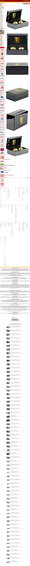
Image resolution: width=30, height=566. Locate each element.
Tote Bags (4, 247)
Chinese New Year (27, 189)
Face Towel (0, 201)
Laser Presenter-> (1, 12)
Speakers (22, 198)
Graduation (26, 190)
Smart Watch (15, 220)
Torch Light (4, 206)
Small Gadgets (12, 233)
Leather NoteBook (5, 240)
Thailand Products (5, 265)
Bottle (0, 240)
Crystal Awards (5, 255)
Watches (15, 218)
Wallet (11, 213)
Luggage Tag (12, 209)
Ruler (11, 226)
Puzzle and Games (1, 20)
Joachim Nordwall (5, 260)
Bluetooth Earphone (23, 189)
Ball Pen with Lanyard (27, 205)
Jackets (0, 189)
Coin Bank (1, 14)
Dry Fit (0, 196)
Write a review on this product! (3, 40)
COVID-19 (0, 205)
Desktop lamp (4, 205)
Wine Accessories (1, 22)
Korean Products (16, 210)
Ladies (0, 17)
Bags (11, 205)
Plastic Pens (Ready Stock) (9, 225)
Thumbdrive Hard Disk (23, 222)
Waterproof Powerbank (5, 225)
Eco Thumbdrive (23, 225)
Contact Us (1, 37)
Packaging (1, 23)
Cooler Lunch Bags (9, 189)
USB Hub (22, 200)
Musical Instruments (1, 18)
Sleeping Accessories (27, 226)
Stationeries (19, 222)
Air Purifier (1, 13)
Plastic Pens (26, 209)
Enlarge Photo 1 (8, 159)
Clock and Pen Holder (12, 206)
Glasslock (4, 243)
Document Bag (8, 190)
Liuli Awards (4, 190)
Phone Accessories (1, 222)
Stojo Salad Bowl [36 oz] (2, 34)
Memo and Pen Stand (20, 228)
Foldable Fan (1, 15)
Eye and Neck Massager (23, 192)
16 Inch (0, 237)
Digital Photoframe (16, 214)
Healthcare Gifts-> (1, 11)
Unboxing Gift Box (1, 21)
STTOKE (4, 251)
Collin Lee (4, 258)
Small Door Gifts (12, 222)
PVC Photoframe (12, 225)
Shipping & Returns (1, 36)
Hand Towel (0, 202)
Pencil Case (8, 194)
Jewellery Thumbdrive (23, 226)
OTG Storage (1, 225)
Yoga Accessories (16, 221)
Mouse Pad (11, 210)
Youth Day (26, 193)
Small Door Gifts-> (1, 25)
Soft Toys (15, 217)
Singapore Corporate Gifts (5, 264)
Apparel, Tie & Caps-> (1, 8)
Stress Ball (11, 235)
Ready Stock (8, 222)
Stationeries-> (1, 26)
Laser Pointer (8, 205)
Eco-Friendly (11, 228)
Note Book (19, 225)
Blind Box (1, 9)
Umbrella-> (1, 27)
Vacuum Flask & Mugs (20, 197)
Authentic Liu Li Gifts (5, 237)
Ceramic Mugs (19, 189)
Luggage (8, 193)
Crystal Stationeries (5, 257)
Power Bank (4, 222)
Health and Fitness (1, 206)
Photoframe (4, 241)
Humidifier (1, 16)
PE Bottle (19, 194)
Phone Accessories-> (1, 24)
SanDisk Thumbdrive (23, 230)
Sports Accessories (16, 222)
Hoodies (0, 190)
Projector (22, 196)
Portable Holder (1, 226)
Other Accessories (27, 225)
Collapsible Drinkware (20, 190)
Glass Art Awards (5, 189)
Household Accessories (16, 209)
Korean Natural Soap (5, 263)
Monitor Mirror (23, 193)
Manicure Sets (12, 229)
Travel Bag (8, 197)
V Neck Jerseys (1, 199)
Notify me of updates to (2, 45)
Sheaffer (4, 250)
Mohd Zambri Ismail (5, 261)
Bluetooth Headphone (23, 190)
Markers (26, 206)
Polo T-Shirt (0, 195)
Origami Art (15, 213)
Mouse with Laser (9, 206)
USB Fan (22, 199)
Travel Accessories (27, 222)
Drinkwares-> (1, 10)
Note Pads (19, 229)
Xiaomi (4, 254)
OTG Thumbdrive (23, 229)
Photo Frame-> (1, 19)
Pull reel (11, 232)
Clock (15, 206)
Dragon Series (5, 244)
